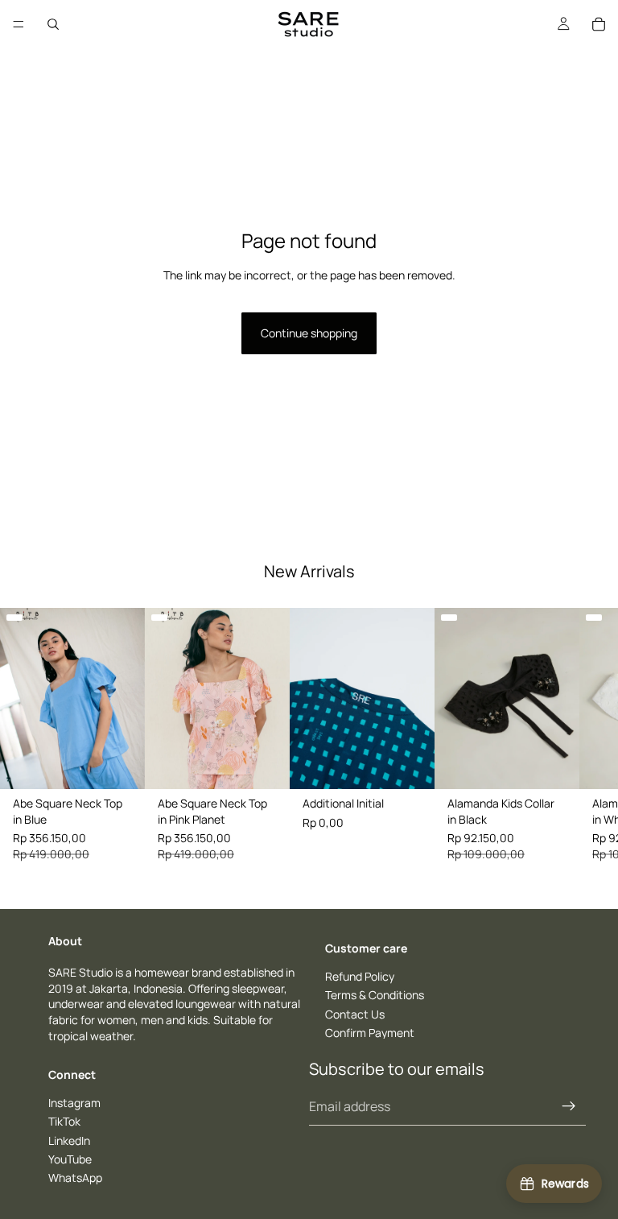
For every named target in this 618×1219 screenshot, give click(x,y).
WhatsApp (75, 1177)
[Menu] (18, 24)
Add (133, 763)
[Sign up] (569, 1105)
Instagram (74, 1102)
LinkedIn (69, 1139)
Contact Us (355, 1013)
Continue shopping (309, 333)
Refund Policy (359, 975)
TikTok (64, 1121)
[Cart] (598, 24)
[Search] (53, 24)
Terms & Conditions (374, 994)
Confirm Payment (369, 1032)
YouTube (70, 1159)
